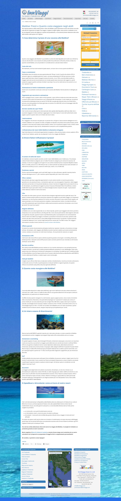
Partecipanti (93, 35)
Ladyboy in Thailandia (27, 470)
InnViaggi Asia (53, 495)
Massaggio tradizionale (28, 461)
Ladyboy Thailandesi (27, 474)
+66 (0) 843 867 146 (93, 11)
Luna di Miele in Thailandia (29, 454)
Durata (83, 39)
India (83, 111)
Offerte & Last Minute (89, 102)
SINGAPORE (85, 159)
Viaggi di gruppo (87, 85)
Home (23, 18)
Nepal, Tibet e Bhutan (89, 97)
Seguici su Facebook (27, 487)
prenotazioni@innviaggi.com (90, 15)
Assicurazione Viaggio (80, 457)
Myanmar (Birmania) (89, 116)
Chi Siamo (30, 18)
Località (83, 35)
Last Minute (48, 18)
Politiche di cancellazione (81, 460)
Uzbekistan (86, 113)
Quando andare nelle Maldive (52, 222)
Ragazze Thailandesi (27, 472)
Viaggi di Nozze (57, 18)
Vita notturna (25, 467)
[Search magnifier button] (95, 29)
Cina (83, 108)
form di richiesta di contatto (39, 432)
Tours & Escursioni (68, 18)
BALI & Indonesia (86, 141)
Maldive (84, 92)
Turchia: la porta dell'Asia (90, 104)
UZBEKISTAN (85, 152)
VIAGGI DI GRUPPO (87, 174)
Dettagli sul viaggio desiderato (89, 51)
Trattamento (93, 43)
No (84, 48)
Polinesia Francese (88, 94)
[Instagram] (93, 23)
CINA (83, 150)
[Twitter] (90, 23)
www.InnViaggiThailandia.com (75, 493)
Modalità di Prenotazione (81, 454)
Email (83, 60)
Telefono (92, 60)
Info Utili (85, 18)
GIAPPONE (85, 172)
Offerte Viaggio (39, 18)
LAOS (83, 180)
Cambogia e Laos (88, 90)
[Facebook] (87, 23)
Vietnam (85, 77)
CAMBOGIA (85, 154)
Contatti (92, 18)
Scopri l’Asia (78, 18)
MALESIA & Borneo (87, 146)
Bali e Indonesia (87, 75)
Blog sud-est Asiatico (27, 465)
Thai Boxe (24, 463)
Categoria (84, 43)
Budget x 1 (93, 39)
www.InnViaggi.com (65, 493)
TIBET (83, 165)
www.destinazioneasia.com (87, 493)
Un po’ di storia (26, 476)
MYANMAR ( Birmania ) (88, 178)
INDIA (83, 170)
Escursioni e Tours (88, 87)
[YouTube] (95, 23)
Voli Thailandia (25, 452)
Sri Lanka (85, 82)
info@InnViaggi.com (79, 486)
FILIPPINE (84, 157)
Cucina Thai (25, 459)
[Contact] (98, 23)
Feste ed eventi (26, 456)
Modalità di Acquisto (79, 452)
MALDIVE (84, 161)
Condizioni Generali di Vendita (82, 459)
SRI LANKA (84, 148)
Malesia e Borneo (88, 80)
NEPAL (83, 163)
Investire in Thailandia (27, 478)
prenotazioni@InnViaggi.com (82, 487)
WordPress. (68, 495)
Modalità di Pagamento (80, 455)
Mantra (63, 495)
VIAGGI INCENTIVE (87, 176)
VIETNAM (84, 144)
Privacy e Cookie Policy (80, 462)
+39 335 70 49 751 (93, 13)
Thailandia (85, 72)
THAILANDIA (85, 139)
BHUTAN (84, 167)
